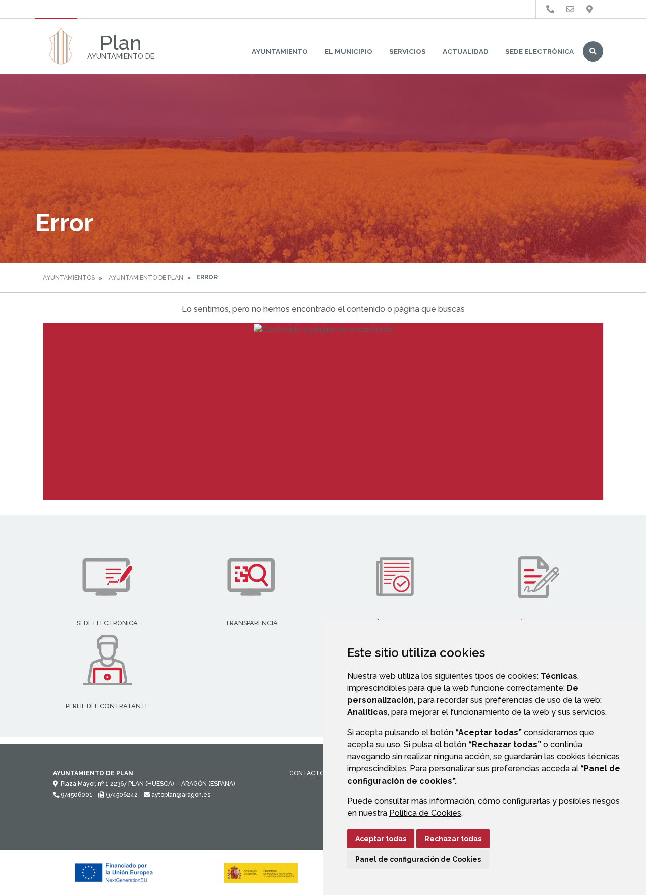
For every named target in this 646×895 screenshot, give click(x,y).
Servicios (407, 51)
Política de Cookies (425, 813)
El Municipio (348, 51)
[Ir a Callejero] (589, 9)
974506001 (75, 794)
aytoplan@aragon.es (180, 794)
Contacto (307, 773)
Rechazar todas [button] (452, 838)
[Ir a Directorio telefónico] (550, 9)
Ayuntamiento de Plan (146, 277)
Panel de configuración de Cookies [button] (418, 859)
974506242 (121, 794)
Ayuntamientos (69, 277)
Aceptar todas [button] (380, 838)
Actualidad (466, 51)
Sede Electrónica (539, 51)
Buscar (593, 51)
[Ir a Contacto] (570, 9)
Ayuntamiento (280, 51)
